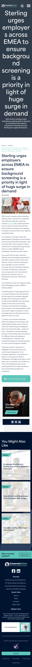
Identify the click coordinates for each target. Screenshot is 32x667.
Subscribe (16, 604)
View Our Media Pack (11, 627)
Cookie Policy (16, 662)
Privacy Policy (26, 658)
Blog (16, 598)
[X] (16, 422)
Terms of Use (5, 658)
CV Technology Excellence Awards (16, 583)
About (16, 595)
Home (4, 145)
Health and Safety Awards (16, 589)
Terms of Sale (15, 658)
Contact (16, 601)
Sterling (11, 223)
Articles (10, 145)
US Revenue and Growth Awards (16, 580)
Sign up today (25, 555)
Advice (16, 378)
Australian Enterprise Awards (16, 586)
